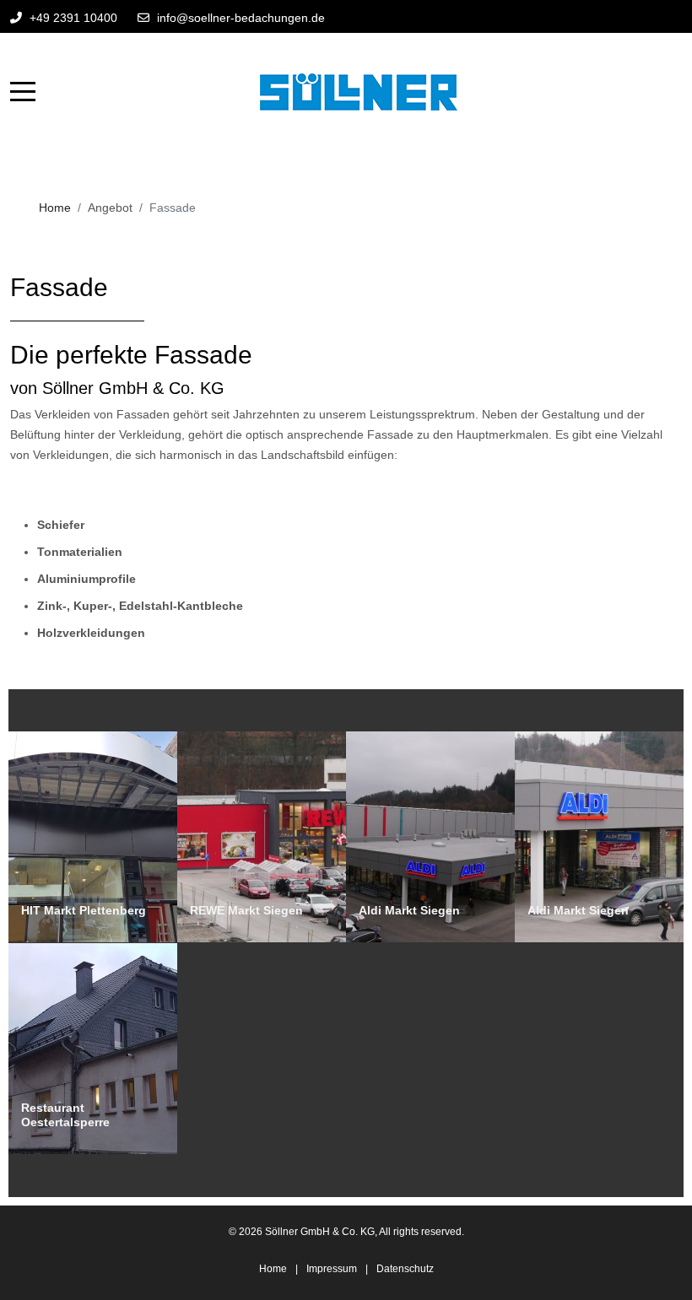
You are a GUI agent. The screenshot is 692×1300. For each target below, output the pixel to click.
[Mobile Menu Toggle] (22, 92)
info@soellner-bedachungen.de (241, 17)
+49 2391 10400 (73, 17)
